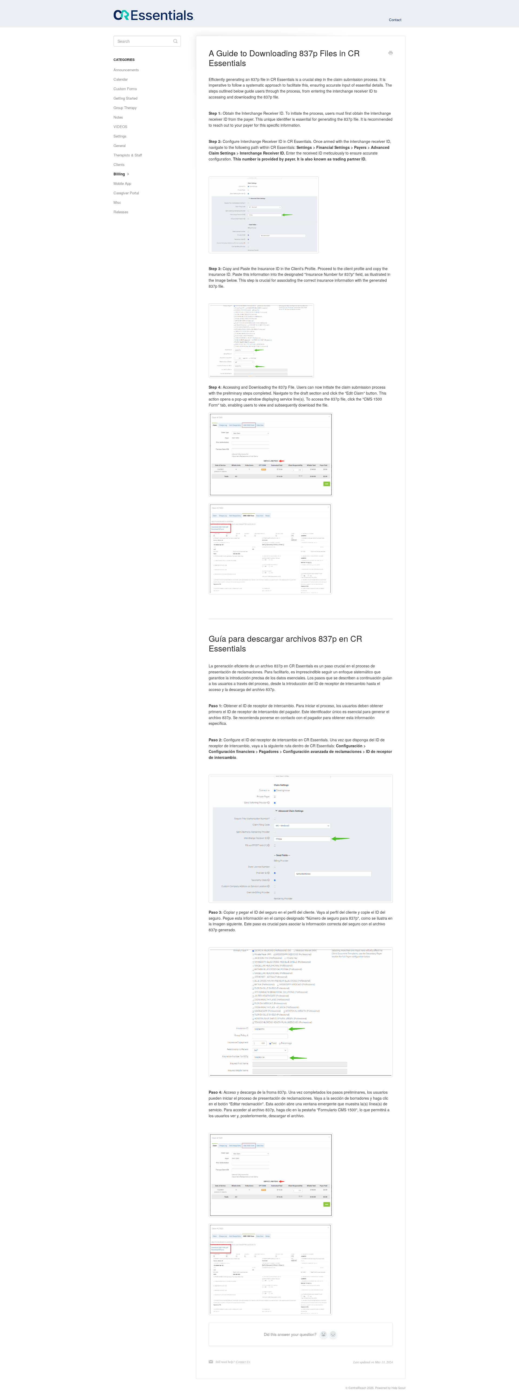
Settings (120, 136)
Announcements (126, 69)
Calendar (121, 79)
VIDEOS (120, 126)
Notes (118, 117)
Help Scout (398, 1388)
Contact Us (243, 1361)
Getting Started (125, 98)
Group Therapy (125, 107)
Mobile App (122, 183)
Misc (117, 202)
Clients (119, 164)
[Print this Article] (390, 53)
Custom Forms (125, 88)
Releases (121, 211)
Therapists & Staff (128, 155)
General (120, 145)
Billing (120, 173)
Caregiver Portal (126, 192)
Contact (395, 19)
